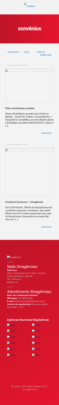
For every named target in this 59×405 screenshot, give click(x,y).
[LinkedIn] (33, 393)
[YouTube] (29, 393)
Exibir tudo (45, 55)
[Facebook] (21, 393)
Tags (26, 52)
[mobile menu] (54, 4)
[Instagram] (38, 393)
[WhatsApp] (16, 393)
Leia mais (46, 133)
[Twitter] (25, 393)
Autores (41, 52)
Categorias (13, 52)
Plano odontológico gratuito (20, 108)
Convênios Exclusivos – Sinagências (24, 202)
